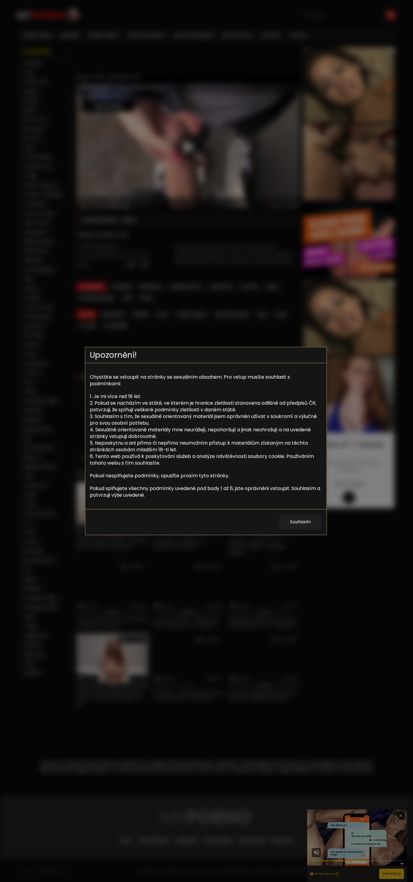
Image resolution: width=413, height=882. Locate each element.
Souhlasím (300, 522)
